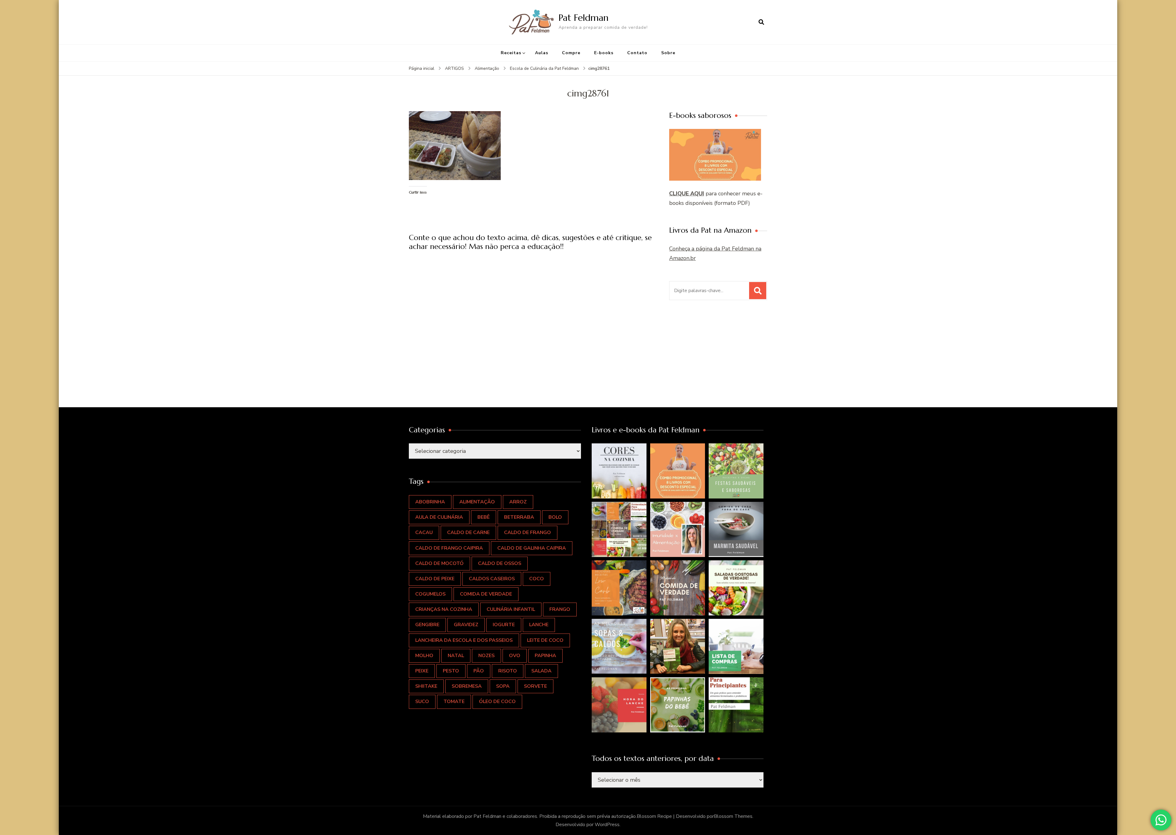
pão (478, 671)
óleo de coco (497, 701)
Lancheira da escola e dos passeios (464, 640)
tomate (454, 701)
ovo (514, 655)
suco (422, 701)
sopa (503, 686)
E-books (603, 53)
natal (456, 655)
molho (424, 655)
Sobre (668, 53)
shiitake (426, 686)
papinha (545, 655)
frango (559, 609)
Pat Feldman (584, 17)
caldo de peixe (434, 578)
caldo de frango (527, 532)
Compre (571, 53)
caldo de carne (468, 532)
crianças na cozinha (443, 609)
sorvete (535, 686)
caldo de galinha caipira (531, 548)
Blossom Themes (733, 816)
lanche (538, 624)
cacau (424, 532)
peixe (421, 671)
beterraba (519, 517)
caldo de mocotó (439, 563)
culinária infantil (511, 609)
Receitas (511, 53)
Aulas (541, 53)
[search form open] (761, 22)
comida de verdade (486, 594)
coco (536, 578)
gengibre (427, 624)
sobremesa (467, 686)
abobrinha (430, 501)
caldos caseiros (492, 578)
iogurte (504, 624)
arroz (518, 501)
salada (541, 671)
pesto (451, 671)
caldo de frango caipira (449, 548)
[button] (619, 470)
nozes (486, 655)
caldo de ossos (499, 563)
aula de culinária (439, 517)
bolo (555, 517)
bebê (483, 517)
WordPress (607, 824)
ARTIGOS (454, 68)
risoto (507, 671)
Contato (637, 53)
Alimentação (487, 68)
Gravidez (466, 624)
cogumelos (430, 594)
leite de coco (545, 640)
